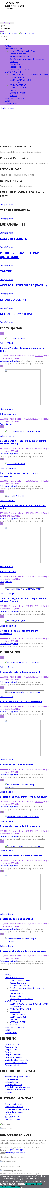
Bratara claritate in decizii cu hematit (20, 672)
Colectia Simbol (11, 1082)
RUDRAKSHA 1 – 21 (18, 77)
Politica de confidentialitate (17, 1109)
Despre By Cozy (12, 1044)
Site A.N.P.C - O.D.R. (13, 1119)
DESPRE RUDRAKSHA (14, 48)
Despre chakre (16, 64)
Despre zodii (15, 67)
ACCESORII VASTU (18, 93)
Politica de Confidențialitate (10, 1187)
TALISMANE (15, 82)
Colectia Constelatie (13, 1084)
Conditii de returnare (14, 1106)
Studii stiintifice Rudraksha (21, 69)
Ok (27, 1184)
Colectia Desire (6, 667)
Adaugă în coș (6, 424)
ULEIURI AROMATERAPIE (17, 314)
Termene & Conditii (13, 1104)
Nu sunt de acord (36, 1184)
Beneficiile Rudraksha (19, 56)
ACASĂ (8, 46)
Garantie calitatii (12, 1065)
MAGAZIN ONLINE (13, 72)
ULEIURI (13, 95)
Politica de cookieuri (14, 1112)
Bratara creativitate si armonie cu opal (21, 701)
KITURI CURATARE (13, 300)
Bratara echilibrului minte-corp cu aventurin (23, 796)
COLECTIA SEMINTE (18, 85)
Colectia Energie (7, 436)
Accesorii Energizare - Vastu (17, 1076)
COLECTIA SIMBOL (18, 87)
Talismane (9, 1092)
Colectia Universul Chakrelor (17, 1087)
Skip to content (7, 108)
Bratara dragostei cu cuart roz (16, 764)
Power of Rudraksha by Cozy (22, 51)
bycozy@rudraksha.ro (14, 6)
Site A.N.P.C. (10, 1114)
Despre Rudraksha (18, 53)
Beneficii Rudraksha (13, 1057)
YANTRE (13, 90)
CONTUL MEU (11, 103)
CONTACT (9, 101)
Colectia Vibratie (7, 343)
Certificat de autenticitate (16, 1062)
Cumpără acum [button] (6, 204)
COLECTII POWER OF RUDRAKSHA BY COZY (29, 74)
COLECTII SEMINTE (13, 239)
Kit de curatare (8, 413)
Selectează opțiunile (9, 361)
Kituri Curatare (6, 409)
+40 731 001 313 (12, 3)
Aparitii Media (11, 1047)
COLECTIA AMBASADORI (20, 80)
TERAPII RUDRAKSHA (14, 98)
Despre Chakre (11, 1049)
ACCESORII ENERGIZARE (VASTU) (23, 285)
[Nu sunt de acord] (22, 1187)
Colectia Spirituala (8, 468)
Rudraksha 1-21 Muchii (15, 1089)
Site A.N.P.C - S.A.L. (13, 1117)
